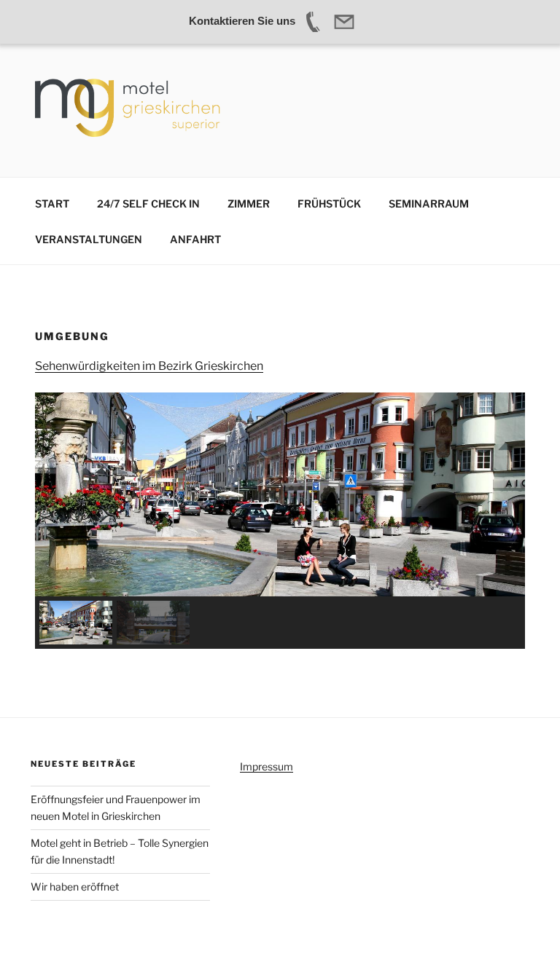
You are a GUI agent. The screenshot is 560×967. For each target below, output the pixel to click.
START (52, 203)
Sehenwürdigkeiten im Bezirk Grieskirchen (149, 366)
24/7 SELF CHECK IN (148, 203)
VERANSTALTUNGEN (88, 239)
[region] (280, 520)
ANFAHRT (195, 239)
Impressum (266, 766)
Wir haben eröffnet (75, 886)
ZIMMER (249, 203)
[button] (75, 622)
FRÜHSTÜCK (329, 203)
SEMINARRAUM (429, 203)
